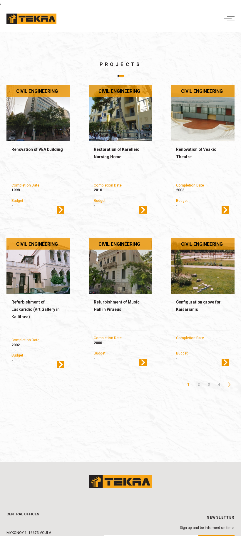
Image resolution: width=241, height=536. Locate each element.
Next (229, 384)
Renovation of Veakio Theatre (196, 153)
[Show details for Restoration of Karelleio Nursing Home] (120, 113)
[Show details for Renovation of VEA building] (38, 113)
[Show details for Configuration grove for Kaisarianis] (203, 266)
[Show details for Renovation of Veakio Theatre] (203, 113)
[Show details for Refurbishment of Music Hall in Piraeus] (120, 266)
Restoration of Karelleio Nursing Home (116, 153)
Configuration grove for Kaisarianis (198, 306)
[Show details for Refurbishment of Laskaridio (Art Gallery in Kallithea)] (38, 266)
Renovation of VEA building (37, 149)
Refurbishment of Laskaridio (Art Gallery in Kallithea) (35, 309)
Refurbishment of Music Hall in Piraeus (117, 306)
